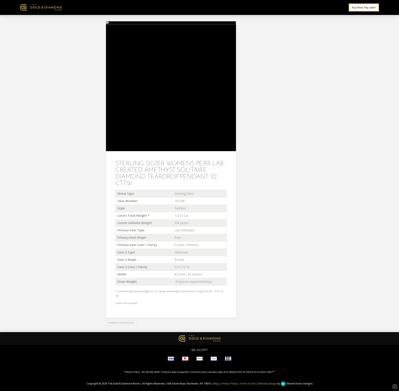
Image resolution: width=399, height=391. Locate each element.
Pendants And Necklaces (121, 322)
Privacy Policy (229, 383)
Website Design (267, 383)
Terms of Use (248, 383)
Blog (216, 383)
